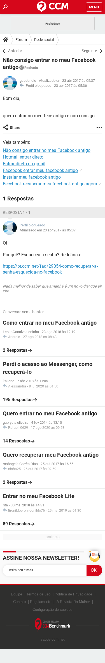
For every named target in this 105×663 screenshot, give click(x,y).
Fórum (21, 39)
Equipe (16, 594)
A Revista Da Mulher (73, 602)
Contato (19, 602)
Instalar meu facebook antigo (32, 177)
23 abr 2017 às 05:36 (70, 85)
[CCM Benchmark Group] (52, 625)
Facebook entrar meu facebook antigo (40, 170)
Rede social (44, 39)
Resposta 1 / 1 (17, 212)
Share (15, 127)
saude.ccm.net (53, 639)
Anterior (15, 51)
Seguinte (89, 51)
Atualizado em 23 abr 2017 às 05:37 (48, 230)
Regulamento (40, 602)
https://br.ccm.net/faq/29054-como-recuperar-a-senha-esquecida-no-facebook (50, 269)
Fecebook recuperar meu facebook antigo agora (50, 183)
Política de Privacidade (73, 594)
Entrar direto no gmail (24, 163)
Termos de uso (38, 594)
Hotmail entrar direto (23, 157)
